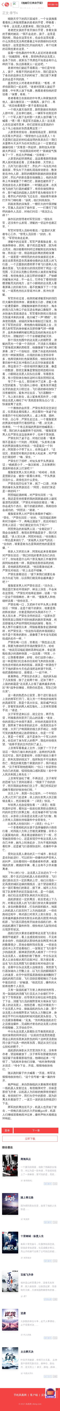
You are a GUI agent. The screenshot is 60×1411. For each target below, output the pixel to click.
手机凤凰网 (20, 1395)
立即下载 (30, 1138)
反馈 (43, 1395)
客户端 (34, 1395)
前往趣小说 (53, 4)
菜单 (7, 1130)
